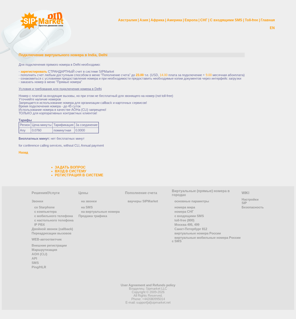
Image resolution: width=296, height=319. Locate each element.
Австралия (127, 20)
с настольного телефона (53, 220)
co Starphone (44, 207)
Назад (23, 152)
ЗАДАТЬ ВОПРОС (70, 167)
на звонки (89, 201)
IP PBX (39, 224)
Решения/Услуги (46, 193)
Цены (83, 193)
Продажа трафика (92, 216)
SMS (35, 263)
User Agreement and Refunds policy (148, 285)
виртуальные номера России (197, 233)
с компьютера (45, 211)
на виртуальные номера (100, 211)
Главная (268, 20)
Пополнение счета (141, 193)
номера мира (184, 207)
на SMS (87, 207)
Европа (191, 20)
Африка (157, 20)
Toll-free (251, 20)
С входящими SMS (226, 20)
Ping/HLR (39, 267)
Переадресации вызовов (51, 233)
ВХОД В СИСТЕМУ (70, 171)
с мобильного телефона (53, 216)
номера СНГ (184, 211)
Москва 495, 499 (186, 224)
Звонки (37, 201)
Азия (144, 20)
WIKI (245, 193)
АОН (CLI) (39, 254)
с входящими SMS (189, 216)
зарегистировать (34, 71)
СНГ (203, 20)
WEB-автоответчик (47, 239)
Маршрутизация (44, 250)
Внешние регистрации (49, 245)
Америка (174, 20)
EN (272, 28)
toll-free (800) (184, 220)
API (34, 258)
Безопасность (253, 207)
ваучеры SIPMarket (143, 201)
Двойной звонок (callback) (52, 229)
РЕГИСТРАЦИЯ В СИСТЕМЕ (79, 175)
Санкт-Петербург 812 (190, 229)
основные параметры (191, 201)
